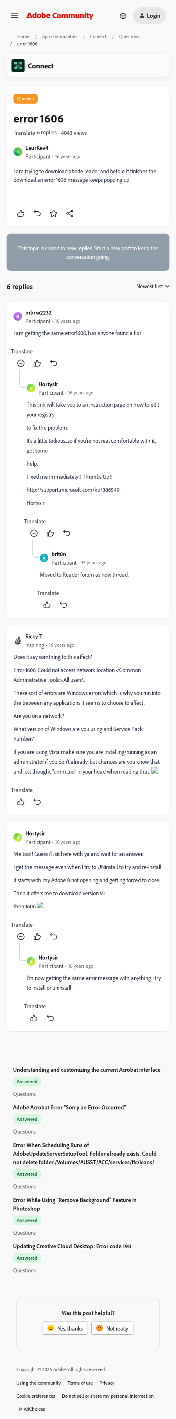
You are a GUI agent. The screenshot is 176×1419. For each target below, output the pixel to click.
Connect (98, 36)
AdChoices (34, 1409)
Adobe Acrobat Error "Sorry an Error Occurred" (69, 1107)
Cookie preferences (35, 1396)
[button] (15, 17)
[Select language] (123, 15)
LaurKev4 (36, 147)
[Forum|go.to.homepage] (60, 15)
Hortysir (48, 383)
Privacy (107, 1383)
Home (23, 36)
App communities (59, 36)
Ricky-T (33, 636)
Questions (129, 36)
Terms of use (80, 1383)
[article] (88, 339)
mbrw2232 (38, 312)
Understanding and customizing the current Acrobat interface (86, 1069)
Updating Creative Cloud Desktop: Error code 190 (72, 1245)
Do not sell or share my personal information (108, 1396)
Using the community (38, 1383)
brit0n (59, 553)
